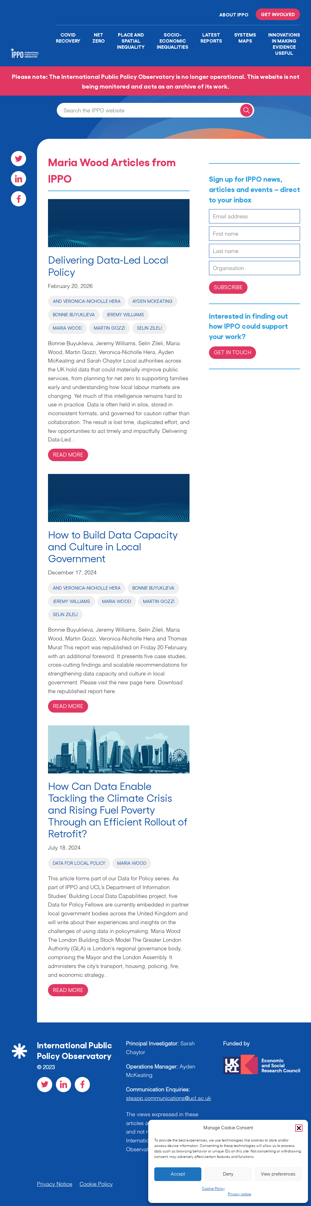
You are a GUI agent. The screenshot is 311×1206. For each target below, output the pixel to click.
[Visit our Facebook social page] (18, 198)
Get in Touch (232, 352)
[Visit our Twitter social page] (18, 158)
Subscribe (228, 287)
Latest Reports (211, 37)
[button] (299, 1128)
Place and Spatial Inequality (131, 40)
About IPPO (233, 14)
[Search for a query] (246, 110)
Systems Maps (245, 37)
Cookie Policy (213, 1189)
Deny (228, 1174)
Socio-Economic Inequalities (172, 40)
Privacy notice (239, 1194)
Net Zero (98, 37)
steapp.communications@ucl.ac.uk (168, 1098)
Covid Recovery (68, 37)
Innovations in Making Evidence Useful (284, 43)
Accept (178, 1174)
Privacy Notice (54, 1184)
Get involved (278, 14)
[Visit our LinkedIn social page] (18, 178)
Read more (68, 454)
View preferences (278, 1174)
